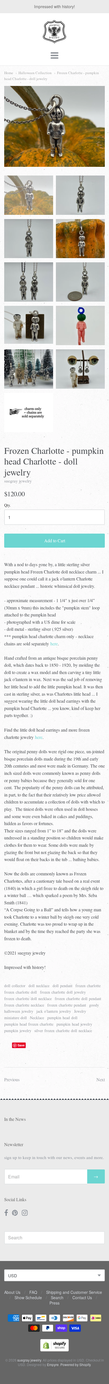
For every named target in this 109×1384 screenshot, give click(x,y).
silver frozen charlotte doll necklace (63, 1030)
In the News (15, 1119)
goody (94, 1005)
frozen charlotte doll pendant (78, 998)
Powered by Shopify (75, 1364)
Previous (12, 1079)
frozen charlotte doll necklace (28, 998)
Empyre (53, 1364)
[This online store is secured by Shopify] (54, 1349)
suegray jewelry (18, 481)
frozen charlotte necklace (24, 1005)
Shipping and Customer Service (74, 1292)
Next (100, 1079)
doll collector (14, 985)
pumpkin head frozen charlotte (28, 1024)
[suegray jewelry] (54, 40)
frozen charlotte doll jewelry (63, 992)
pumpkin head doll (62, 1017)
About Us (12, 1292)
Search (57, 1297)
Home (8, 72)
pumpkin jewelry (17, 1030)
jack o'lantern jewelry (53, 1011)
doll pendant (62, 985)
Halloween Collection (35, 72)
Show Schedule (28, 1297)
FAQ (33, 1292)
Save (21, 1045)
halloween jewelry (18, 1011)
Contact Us (82, 1297)
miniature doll (15, 1017)
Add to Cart (54, 540)
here (54, 644)
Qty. (7, 505)
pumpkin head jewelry (74, 1024)
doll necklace (39, 985)
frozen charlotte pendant (66, 1005)
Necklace (37, 1017)
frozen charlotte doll (20, 992)
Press (54, 1303)
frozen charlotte (88, 985)
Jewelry (80, 1011)
